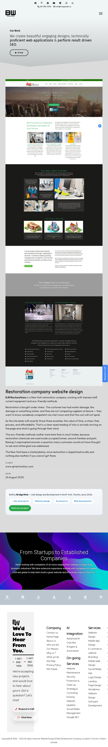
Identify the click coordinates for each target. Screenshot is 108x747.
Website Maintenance (73, 670)
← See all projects (20, 501)
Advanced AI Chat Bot (73, 640)
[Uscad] (13, 663)
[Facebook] (35, 3)
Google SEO (73, 717)
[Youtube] (54, 3)
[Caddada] (25, 662)
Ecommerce (62, 501)
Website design (42, 501)
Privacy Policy (54, 665)
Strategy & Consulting (72, 690)
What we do (53, 657)
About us (51, 640)
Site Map (51, 661)
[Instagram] (66, 3)
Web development (83, 501)
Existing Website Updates (71, 701)
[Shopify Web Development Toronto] (54, 597)
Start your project (20, 508)
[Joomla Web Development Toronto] (23, 597)
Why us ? (51, 652)
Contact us (52, 632)
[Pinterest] (48, 3)
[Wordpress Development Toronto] (7, 597)
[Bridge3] (11, 13)
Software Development (95, 703)
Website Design (92, 634)
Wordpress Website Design (94, 693)
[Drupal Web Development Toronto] (85, 597)
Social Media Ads (94, 671)
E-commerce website (95, 650)
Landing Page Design (94, 683)
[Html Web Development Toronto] (70, 597)
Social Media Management (73, 711)
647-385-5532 (45, 6)
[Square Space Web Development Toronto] (101, 597)
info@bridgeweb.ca (63, 6)
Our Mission (52, 648)
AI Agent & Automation (73, 648)
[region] (54, 42)
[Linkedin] (60, 3)
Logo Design (94, 677)
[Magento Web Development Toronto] (38, 597)
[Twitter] (41, 3)
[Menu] (101, 13)
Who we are (53, 644)
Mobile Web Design (94, 663)
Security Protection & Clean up (73, 680)
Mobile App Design (94, 642)
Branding (93, 657)
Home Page (53, 636)
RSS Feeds (52, 669)
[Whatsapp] (72, 3)
